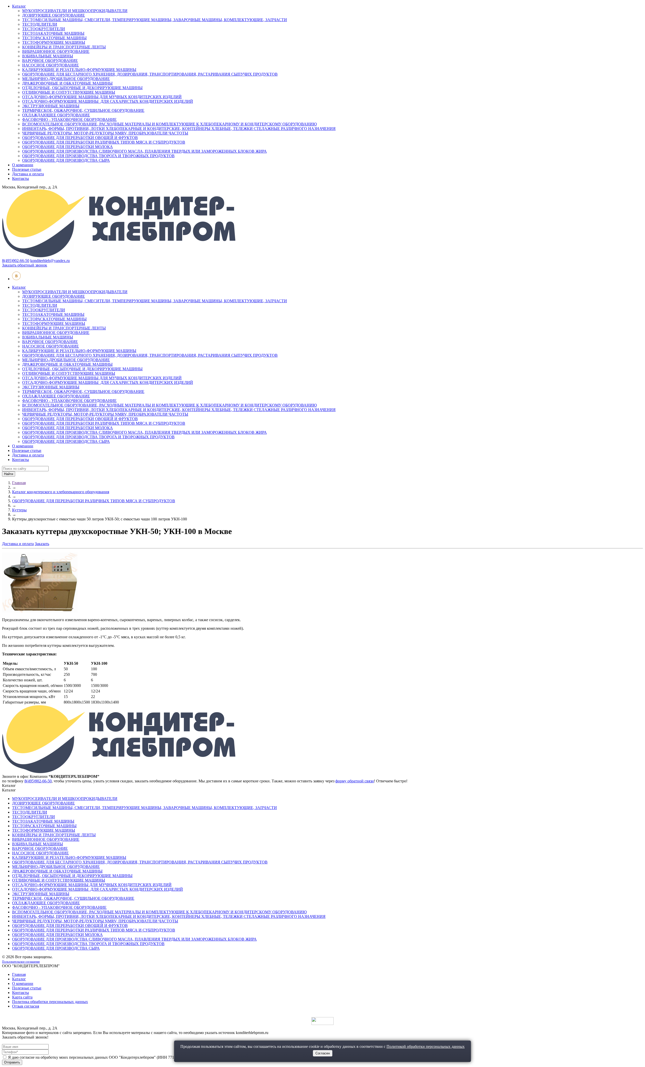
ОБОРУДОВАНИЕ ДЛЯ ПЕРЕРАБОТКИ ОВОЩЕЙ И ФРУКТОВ (80, 138)
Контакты (20, 178)
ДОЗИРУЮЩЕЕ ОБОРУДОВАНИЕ (53, 15)
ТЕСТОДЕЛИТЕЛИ (39, 24)
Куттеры (19, 510)
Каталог (19, 6)
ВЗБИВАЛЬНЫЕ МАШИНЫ (47, 56)
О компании (22, 165)
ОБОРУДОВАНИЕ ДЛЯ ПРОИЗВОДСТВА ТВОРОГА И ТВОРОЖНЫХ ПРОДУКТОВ (98, 156)
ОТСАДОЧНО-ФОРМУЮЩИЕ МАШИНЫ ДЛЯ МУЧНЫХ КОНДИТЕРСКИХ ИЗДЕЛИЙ (102, 97)
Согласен (322, 1053)
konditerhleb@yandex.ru (50, 260)
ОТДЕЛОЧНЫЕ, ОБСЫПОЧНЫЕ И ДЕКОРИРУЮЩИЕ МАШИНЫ (82, 88)
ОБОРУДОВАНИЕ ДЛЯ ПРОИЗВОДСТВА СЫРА (66, 160)
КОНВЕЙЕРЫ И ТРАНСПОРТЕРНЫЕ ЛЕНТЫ (64, 47)
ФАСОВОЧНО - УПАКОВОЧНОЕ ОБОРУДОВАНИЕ (69, 119)
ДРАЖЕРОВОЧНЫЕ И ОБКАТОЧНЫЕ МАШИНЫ (67, 83)
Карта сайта (22, 997)
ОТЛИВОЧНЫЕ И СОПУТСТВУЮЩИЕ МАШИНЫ (68, 92)
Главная (19, 483)
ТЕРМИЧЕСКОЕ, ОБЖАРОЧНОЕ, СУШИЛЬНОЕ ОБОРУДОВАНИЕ (83, 110)
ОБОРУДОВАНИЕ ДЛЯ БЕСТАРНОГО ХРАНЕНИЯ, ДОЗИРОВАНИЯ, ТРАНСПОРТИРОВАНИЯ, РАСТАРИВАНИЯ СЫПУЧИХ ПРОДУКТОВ (150, 74)
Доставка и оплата (28, 174)
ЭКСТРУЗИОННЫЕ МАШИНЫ (50, 106)
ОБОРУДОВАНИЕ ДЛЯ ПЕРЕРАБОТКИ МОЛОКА (67, 147)
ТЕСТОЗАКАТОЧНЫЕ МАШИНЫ (53, 33)
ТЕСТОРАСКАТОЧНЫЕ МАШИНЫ (54, 38)
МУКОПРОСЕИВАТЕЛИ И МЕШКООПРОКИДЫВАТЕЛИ (74, 11)
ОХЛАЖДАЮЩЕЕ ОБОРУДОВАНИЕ (56, 115)
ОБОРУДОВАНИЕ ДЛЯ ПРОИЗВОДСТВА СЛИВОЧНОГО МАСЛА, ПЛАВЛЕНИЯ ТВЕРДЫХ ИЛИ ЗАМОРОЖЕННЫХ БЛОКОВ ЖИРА (144, 151)
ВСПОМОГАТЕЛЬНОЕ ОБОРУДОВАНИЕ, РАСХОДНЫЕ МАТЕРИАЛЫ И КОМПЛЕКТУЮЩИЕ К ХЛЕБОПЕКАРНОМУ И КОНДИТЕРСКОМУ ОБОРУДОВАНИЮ (169, 124)
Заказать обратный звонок (24, 265)
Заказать (42, 544)
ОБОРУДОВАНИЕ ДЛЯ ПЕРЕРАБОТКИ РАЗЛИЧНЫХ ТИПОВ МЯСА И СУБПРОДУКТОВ (103, 142)
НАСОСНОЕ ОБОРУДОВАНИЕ (50, 65)
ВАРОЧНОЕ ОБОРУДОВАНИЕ (50, 60)
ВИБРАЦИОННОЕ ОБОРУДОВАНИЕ (55, 51)
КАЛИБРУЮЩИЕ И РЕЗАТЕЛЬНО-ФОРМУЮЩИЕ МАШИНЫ (79, 70)
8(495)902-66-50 (15, 260)
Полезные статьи (26, 169)
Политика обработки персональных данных (50, 1001)
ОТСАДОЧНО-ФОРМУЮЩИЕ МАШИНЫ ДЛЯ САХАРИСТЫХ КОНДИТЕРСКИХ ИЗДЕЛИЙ (107, 101)
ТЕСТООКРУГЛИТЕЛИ (43, 29)
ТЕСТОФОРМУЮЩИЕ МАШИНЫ (53, 42)
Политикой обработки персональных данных (425, 1046)
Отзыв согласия (25, 1006)
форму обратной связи (354, 781)
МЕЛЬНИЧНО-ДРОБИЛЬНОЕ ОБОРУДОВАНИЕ (66, 79)
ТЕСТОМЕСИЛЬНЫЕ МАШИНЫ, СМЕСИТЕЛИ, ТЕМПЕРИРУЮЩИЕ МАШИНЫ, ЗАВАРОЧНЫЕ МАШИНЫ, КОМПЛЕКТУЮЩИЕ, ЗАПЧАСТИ (154, 20)
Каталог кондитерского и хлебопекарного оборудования (60, 492)
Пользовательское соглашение (21, 961)
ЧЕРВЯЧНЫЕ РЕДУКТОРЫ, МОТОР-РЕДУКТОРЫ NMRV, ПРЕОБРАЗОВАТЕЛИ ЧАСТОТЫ (105, 133)
